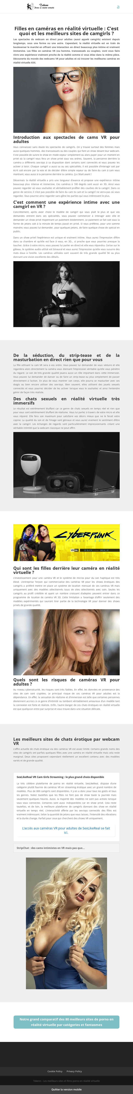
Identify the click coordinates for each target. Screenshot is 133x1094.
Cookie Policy (55, 1071)
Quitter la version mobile (66, 1089)
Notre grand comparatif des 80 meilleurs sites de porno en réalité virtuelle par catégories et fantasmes (67, 1022)
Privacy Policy (74, 1071)
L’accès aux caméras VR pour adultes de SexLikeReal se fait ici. (66, 830)
